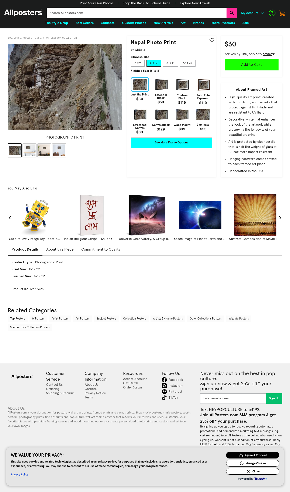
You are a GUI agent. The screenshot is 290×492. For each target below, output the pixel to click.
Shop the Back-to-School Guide (146, 3)
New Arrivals (163, 23)
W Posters (38, 318)
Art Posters (83, 318)
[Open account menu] (262, 13)
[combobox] (137, 13)
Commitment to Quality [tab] (100, 249)
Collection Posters (134, 318)
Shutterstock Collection (60, 38)
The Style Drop (56, 23)
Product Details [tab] (25, 249)
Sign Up (274, 398)
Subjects (14, 38)
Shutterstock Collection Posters (30, 327)
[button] (96, 3)
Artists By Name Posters (168, 318)
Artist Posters (60, 318)
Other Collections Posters (206, 318)
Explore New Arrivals (195, 3)
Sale (245, 23)
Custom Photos (134, 23)
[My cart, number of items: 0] (282, 13)
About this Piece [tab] (60, 249)
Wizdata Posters (239, 318)
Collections (31, 38)
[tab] (138, 63)
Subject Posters (106, 318)
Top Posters (17, 318)
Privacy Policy (19, 474)
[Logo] (23, 13)
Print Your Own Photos (96, 3)
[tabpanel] (171, 105)
